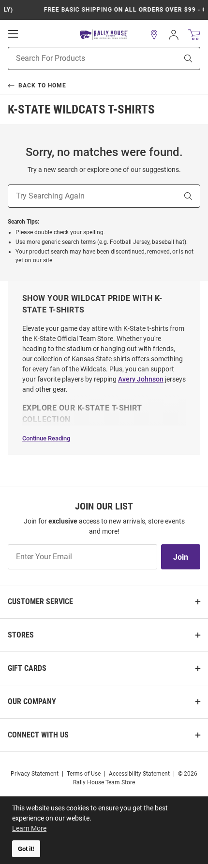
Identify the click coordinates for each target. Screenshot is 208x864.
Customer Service (40, 601)
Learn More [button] (29, 828)
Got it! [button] (26, 848)
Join (180, 557)
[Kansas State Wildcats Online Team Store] (104, 35)
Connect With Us (38, 734)
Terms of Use (84, 773)
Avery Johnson (140, 379)
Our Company (32, 701)
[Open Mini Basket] (194, 35)
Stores (21, 634)
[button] (154, 35)
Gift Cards (27, 668)
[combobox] (80, 58)
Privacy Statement (35, 773)
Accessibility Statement (139, 773)
